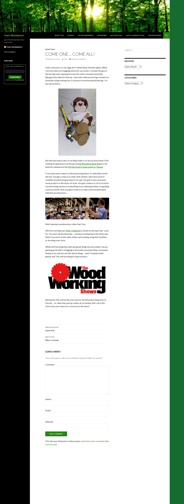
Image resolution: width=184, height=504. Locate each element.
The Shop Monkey (155, 35)
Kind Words (102, 35)
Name (48, 399)
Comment (49, 364)
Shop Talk (50, 49)
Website (49, 421)
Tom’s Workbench (14, 47)
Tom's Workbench (14, 35)
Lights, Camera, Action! (135, 35)
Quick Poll (52, 329)
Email (48, 410)
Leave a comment (78, 59)
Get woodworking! (86, 35)
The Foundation (9, 52)
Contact (70, 35)
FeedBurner (19, 80)
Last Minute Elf (116, 35)
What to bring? (52, 338)
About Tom (59, 35)
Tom (65, 59)
